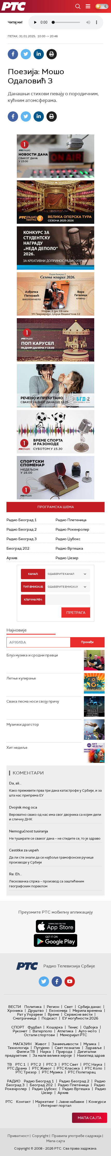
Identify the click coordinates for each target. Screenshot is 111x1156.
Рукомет (20, 1031)
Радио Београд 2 (21, 529)
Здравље (93, 1047)
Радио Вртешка (69, 548)
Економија (58, 1010)
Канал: (33, 574)
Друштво (36, 1010)
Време (53, 1014)
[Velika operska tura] (55, 202)
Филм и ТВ (26, 1051)
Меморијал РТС (73, 1035)
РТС (9, 1101)
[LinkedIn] (39, 54)
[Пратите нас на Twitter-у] (44, 981)
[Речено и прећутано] (55, 385)
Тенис (73, 1027)
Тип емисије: (33, 586)
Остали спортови (39, 1035)
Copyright (40, 1135)
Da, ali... (15, 783)
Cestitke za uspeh (24, 850)
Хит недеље (16, 747)
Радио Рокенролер (72, 529)
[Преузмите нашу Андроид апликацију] (55, 940)
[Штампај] (51, 54)
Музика (89, 1044)
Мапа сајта (89, 1117)
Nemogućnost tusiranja (28, 831)
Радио (13, 1081)
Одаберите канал (61, 574)
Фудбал (34, 1027)
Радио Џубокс (68, 539)
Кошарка (54, 1027)
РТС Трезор (26, 1072)
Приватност (18, 1135)
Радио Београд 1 (21, 520)
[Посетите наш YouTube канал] (70, 981)
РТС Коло (93, 1068)
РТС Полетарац (82, 1072)
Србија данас (89, 1006)
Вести (14, 1006)
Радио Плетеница (71, 520)
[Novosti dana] (55, 156)
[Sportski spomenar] (55, 477)
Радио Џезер (67, 558)
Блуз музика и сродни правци (32, 655)
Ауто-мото (87, 1031)
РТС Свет (70, 1064)
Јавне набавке (71, 1101)
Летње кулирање (21, 678)
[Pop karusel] (55, 340)
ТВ (9, 1064)
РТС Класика (68, 1068)
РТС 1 (20, 1064)
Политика (33, 1006)
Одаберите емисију (63, 586)
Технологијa (18, 1047)
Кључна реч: (33, 599)
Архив (11, 558)
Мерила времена (87, 1010)
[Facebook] (13, 54)
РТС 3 (51, 1064)
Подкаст (49, 1018)
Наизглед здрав (91, 1055)
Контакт (23, 1101)
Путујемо (42, 1047)
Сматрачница (24, 1018)
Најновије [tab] (16, 630)
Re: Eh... (15, 874)
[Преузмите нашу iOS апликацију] (55, 926)
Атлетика (65, 1031)
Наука (45, 1051)
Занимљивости (65, 1044)
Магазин (22, 1044)
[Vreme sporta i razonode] (55, 431)
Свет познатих (67, 1047)
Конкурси (97, 1101)
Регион (53, 1006)
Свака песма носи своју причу (32, 701)
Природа (64, 1051)
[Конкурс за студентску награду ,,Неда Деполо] (55, 248)
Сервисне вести (78, 1014)
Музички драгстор (22, 724)
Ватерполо (42, 1031)
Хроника (15, 1010)
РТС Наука (92, 1064)
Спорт (17, 1027)
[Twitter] (26, 54)
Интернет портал (56, 1105)
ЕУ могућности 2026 (80, 1018)
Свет (68, 1006)
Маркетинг (44, 1101)
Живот (40, 1044)
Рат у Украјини (30, 1014)
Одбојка (90, 1027)
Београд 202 (17, 548)
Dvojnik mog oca (23, 807)
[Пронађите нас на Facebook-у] (57, 981)
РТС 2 (36, 1064)
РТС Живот (42, 1068)
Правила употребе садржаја (76, 1135)
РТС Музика (52, 1072)
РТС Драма (17, 1068)
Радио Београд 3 (21, 539)
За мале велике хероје (52, 1055)
